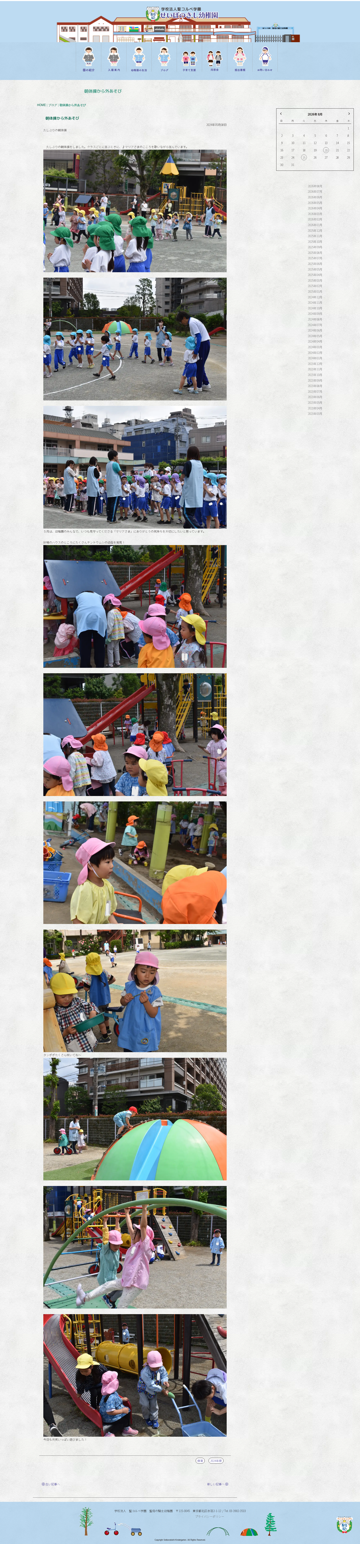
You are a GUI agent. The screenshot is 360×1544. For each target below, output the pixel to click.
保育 (200, 1461)
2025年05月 (315, 269)
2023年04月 (315, 408)
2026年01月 (315, 225)
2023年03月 (315, 413)
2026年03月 (315, 214)
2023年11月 (315, 369)
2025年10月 (315, 241)
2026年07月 (315, 191)
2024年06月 (315, 330)
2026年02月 (315, 219)
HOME (41, 105)
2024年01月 (315, 358)
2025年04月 (315, 275)
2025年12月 (315, 230)
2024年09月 (315, 313)
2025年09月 (315, 247)
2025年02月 (315, 286)
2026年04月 (315, 208)
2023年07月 (315, 391)
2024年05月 (315, 336)
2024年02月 (315, 353)
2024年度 (216, 1461)
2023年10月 (315, 375)
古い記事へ (52, 1484)
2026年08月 (315, 186)
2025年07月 (315, 258)
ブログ (52, 105)
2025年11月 (315, 236)
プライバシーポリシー (209, 1516)
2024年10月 (315, 308)
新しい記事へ (216, 1484)
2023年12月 (315, 364)
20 (326, 150)
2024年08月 (315, 319)
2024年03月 (315, 347)
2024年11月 (315, 302)
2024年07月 (315, 325)
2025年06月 (315, 264)
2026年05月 (315, 203)
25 (303, 158)
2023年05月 (315, 402)
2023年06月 (315, 397)
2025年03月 (315, 280)
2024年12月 (315, 297)
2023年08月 (315, 386)
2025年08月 (315, 253)
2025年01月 (315, 291)
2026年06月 (315, 197)
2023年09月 (315, 380)
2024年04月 (315, 341)
